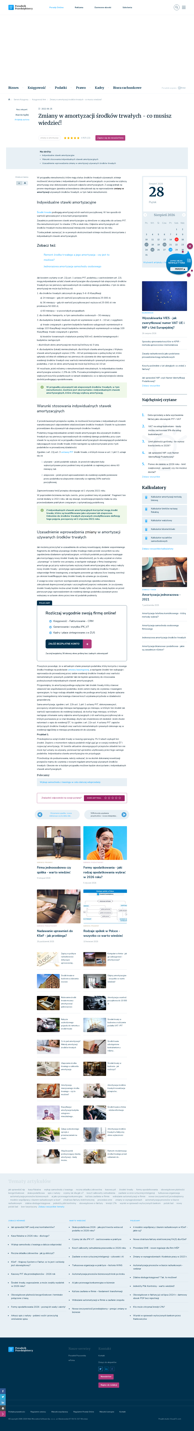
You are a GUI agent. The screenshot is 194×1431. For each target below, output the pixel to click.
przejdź (179, 269)
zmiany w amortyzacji (49, 138)
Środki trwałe (44, 212)
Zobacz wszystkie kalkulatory (157, 548)
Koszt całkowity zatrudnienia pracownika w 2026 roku (99, 1248)
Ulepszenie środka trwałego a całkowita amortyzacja (70, 1066)
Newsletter (106, 1376)
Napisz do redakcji (109, 1385)
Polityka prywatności (16, 1412)
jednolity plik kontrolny (64, 1203)
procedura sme (105, 1199)
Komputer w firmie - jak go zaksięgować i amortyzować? (117, 956)
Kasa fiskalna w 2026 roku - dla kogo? (30, 1235)
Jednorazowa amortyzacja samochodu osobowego (72, 266)
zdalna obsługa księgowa (37, 1203)
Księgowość (37, 88)
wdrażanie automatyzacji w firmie (129, 1196)
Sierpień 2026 (164, 215)
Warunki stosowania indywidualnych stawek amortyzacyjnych (70, 159)
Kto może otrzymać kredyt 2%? (149, 1306)
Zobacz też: (46, 245)
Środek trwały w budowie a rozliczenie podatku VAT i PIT (117, 1022)
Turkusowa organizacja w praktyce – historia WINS (97, 1265)
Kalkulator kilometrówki (163, 529)
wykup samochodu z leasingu (58, 1189)
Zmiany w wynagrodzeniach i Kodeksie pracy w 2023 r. (160, 1256)
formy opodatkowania (147, 1189)
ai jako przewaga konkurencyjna (67, 1196)
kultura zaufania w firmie (97, 1196)
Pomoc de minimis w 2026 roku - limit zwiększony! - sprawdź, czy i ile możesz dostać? (167, 468)
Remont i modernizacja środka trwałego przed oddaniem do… (117, 1154)
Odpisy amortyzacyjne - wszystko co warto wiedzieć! (117, 978)
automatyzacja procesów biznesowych (29, 1196)
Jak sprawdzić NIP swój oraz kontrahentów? (33, 1227)
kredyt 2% (111, 1203)
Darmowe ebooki (103, 7)
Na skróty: (45, 151)
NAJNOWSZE (147, 313)
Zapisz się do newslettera (110, 137)
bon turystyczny (29, 1206)
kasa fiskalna (34, 1189)
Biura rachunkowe (127, 88)
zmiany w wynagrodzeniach (128, 1199)
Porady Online (56, 7)
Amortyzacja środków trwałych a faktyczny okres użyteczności (117, 1132)
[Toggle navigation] (184, 7)
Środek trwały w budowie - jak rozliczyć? (114, 1066)
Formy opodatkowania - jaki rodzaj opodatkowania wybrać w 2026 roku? (104, 872)
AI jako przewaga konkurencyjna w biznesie (93, 1282)
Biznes (13, 88)
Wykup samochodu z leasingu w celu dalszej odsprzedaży (70, 782)
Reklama (79, 7)
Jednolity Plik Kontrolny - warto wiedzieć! (153, 1286)
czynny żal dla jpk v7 (73, 1193)
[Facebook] (3, 1391)
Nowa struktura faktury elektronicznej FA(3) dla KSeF (160, 1239)
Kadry (99, 88)
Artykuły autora (22, 119)
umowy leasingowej (78, 669)
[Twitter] (3, 1397)
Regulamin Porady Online (83, 1412)
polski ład (168, 1203)
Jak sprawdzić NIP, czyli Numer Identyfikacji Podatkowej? (163, 454)
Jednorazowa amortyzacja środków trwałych (164, 637)
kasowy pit (110, 1189)
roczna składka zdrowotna (89, 1189)
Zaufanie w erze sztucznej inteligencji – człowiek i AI (98, 1256)
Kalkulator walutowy (161, 520)
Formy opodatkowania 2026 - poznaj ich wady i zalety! (38, 1306)
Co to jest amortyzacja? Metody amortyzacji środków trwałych (70, 1044)
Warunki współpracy (59, 1412)
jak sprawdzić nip (16, 1189)
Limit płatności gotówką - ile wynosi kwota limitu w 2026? (166, 443)
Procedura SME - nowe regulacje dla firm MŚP (156, 1248)
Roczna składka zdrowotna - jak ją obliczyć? (32, 1253)
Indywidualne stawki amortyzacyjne (58, 155)
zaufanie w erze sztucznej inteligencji (136, 1193)
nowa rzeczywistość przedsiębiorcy (166, 1196)
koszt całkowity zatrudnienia (101, 1193)
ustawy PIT (67, 452)
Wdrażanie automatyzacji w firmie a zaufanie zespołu (98, 1300)
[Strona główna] (9, 99)
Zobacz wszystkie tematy (51, 1206)
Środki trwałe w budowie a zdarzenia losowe (70, 978)
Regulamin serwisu (38, 1412)
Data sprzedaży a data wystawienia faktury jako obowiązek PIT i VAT (165, 417)
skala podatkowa (36, 1193)
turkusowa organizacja (169, 1193)
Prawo (81, 88)
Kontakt (101, 1355)
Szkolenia (127, 7)
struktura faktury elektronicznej (78, 1199)
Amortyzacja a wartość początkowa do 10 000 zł (117, 1000)
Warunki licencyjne (106, 1412)
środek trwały (126, 1189)
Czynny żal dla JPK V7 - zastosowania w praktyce (96, 1239)
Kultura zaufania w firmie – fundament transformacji (97, 1291)
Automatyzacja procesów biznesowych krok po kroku (98, 1274)
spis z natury (54, 1193)
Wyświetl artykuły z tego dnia (158, 262)
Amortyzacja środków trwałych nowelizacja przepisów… (117, 1088)
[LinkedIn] (3, 1402)
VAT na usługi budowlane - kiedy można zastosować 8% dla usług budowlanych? (164, 430)
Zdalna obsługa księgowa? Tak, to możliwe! (155, 1277)
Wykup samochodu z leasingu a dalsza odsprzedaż (36, 1244)
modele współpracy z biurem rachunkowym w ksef (35, 1199)
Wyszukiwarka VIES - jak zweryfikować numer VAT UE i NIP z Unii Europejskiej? (163, 323)
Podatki (61, 88)
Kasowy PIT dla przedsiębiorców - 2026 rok (33, 1274)
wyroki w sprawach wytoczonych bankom (140, 1203)
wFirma (71, 1360)
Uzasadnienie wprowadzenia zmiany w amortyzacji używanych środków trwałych (79, 163)
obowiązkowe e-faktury (91, 1203)
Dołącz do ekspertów (107, 1362)
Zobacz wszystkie (151, 385)
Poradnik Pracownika (77, 1355)
